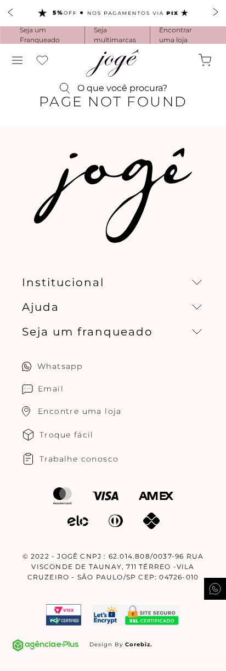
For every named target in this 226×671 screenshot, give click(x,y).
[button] (17, 60)
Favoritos (42, 60)
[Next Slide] (215, 13)
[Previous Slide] (11, 13)
